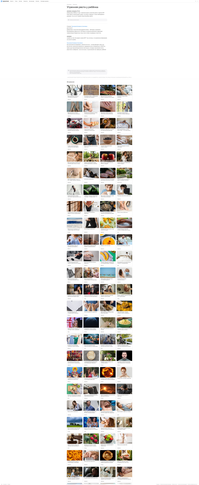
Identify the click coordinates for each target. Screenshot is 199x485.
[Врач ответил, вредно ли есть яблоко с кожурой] (108, 159)
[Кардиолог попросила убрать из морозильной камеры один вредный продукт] (74, 292)
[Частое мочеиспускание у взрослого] (91, 209)
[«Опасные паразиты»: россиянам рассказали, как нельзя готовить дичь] (108, 175)
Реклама (9, 484)
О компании (5, 484)
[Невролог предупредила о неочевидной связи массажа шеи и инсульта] (124, 474)
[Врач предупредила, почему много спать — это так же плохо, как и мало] (124, 126)
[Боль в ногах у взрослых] (124, 441)
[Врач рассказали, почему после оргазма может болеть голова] (74, 159)
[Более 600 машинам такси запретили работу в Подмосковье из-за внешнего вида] (91, 341)
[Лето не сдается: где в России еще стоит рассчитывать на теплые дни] (74, 424)
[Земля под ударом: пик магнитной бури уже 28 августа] (108, 391)
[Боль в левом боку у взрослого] (124, 242)
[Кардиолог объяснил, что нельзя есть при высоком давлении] (108, 126)
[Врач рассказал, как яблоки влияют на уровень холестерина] (108, 92)
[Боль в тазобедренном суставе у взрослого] (91, 142)
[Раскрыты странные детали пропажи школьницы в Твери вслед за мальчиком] (108, 341)
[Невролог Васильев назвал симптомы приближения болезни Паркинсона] (124, 341)
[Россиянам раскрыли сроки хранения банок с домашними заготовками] (74, 358)
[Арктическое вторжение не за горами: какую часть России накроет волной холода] (74, 225)
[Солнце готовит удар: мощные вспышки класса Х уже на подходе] (108, 375)
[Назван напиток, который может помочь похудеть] (124, 159)
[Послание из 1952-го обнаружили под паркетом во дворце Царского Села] (91, 92)
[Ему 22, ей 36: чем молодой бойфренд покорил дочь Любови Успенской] (91, 424)
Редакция (157, 484)
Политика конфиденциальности (192, 484)
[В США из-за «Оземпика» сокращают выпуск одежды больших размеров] (74, 341)
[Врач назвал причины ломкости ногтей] (108, 325)
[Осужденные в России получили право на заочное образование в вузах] (74, 209)
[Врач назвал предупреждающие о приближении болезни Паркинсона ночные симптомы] (91, 391)
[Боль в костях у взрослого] (91, 458)
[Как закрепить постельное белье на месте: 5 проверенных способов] (124, 258)
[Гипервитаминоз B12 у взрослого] (91, 474)
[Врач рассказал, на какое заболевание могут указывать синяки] (74, 109)
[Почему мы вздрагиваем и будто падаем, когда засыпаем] (108, 474)
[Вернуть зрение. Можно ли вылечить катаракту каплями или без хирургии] (108, 424)
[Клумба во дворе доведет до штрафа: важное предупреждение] (108, 358)
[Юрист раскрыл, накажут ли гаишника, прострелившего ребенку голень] (74, 441)
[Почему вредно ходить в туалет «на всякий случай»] (124, 424)
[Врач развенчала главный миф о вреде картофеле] (108, 308)
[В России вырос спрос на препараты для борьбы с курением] (74, 242)
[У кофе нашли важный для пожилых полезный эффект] (74, 142)
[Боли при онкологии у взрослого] (124, 192)
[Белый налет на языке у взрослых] (124, 375)
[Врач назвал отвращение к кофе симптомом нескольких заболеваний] (108, 192)
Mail (1, 484)
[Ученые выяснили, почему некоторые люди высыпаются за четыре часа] (74, 192)
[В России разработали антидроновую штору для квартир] (74, 308)
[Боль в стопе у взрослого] (124, 209)
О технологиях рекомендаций (182, 484)
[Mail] (1, 1)
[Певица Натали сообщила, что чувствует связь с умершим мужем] (74, 325)
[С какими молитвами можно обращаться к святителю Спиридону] (74, 375)
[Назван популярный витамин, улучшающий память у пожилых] (91, 159)
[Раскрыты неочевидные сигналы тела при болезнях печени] (91, 109)
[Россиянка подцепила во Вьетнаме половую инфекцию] (124, 109)
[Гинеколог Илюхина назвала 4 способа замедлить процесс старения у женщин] (74, 474)
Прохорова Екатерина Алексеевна (79, 26)
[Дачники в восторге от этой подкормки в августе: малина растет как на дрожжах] (91, 441)
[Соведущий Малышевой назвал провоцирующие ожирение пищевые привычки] (91, 358)
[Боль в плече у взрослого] (74, 408)
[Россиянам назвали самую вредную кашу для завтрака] (74, 126)
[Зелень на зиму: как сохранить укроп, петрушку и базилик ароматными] (124, 175)
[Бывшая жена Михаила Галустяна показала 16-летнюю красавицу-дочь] (91, 292)
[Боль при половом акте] (91, 175)
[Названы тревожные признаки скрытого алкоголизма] (108, 292)
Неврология (75, 4)
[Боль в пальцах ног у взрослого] (91, 308)
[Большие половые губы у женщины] (124, 92)
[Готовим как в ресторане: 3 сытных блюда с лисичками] (74, 458)
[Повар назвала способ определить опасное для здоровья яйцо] (91, 126)
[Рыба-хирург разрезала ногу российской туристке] (108, 275)
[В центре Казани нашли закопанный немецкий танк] (74, 275)
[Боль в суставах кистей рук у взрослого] (91, 258)
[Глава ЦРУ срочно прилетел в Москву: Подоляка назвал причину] (91, 408)
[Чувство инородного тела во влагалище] (124, 142)
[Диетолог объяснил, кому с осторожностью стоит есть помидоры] (124, 458)
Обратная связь (174, 484)
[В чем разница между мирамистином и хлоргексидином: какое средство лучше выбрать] (124, 275)
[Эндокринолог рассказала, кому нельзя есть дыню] (108, 225)
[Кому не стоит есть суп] (108, 242)
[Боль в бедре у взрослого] (91, 225)
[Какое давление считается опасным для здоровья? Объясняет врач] (74, 92)
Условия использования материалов (165, 484)
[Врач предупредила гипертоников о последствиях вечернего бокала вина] (91, 275)
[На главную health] (5, 1)
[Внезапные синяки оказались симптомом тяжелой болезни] (108, 109)
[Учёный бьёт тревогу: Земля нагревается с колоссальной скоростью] (91, 325)
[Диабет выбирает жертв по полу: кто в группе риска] (124, 292)
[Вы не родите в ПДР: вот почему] (124, 408)
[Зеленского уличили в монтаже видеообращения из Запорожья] (124, 358)
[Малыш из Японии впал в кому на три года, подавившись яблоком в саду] (74, 391)
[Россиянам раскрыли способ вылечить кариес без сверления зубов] (108, 408)
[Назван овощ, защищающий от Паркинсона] (108, 441)
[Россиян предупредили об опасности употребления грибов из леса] (108, 209)
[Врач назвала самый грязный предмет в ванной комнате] (91, 242)
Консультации (69, 4)
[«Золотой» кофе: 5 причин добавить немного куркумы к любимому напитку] (124, 308)
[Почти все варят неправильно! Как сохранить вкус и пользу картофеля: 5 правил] (124, 325)
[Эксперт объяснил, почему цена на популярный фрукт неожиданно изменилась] (108, 258)
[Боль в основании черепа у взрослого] (124, 391)
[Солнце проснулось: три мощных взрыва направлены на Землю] (108, 458)
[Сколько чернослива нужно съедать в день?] (108, 142)
